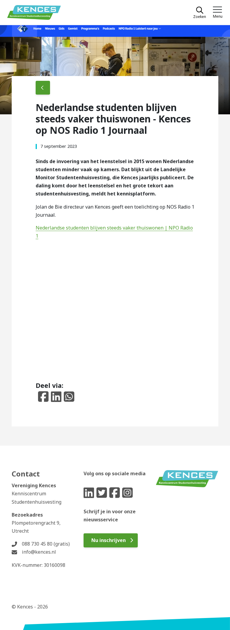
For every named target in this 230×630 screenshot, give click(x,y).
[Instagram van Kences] (127, 492)
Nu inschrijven (108, 540)
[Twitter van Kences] (101, 492)
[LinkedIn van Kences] (89, 492)
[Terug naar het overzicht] (43, 88)
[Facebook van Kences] (114, 492)
